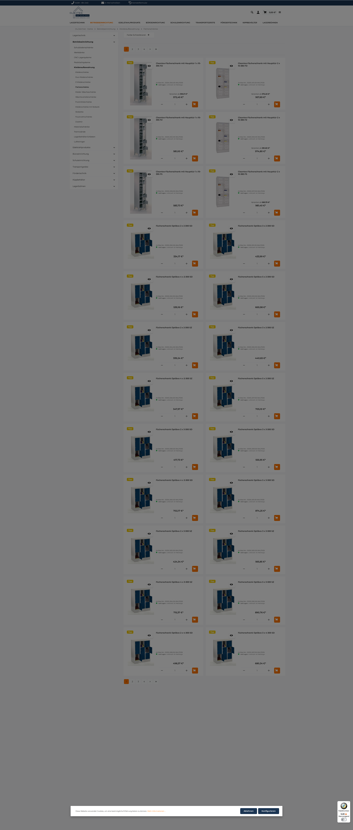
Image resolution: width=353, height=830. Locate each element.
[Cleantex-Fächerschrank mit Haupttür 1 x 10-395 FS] (141, 192)
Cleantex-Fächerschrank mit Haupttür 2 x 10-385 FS (259, 173)
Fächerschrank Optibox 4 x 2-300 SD (174, 277)
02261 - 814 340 (81, 3)
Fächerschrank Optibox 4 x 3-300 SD (174, 480)
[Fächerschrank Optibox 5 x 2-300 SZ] (223, 397)
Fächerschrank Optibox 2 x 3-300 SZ (174, 531)
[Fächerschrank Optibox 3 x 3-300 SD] (223, 448)
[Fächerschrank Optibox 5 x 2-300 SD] (223, 295)
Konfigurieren (269, 811)
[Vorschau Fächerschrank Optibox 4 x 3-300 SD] (150, 483)
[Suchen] (253, 12)
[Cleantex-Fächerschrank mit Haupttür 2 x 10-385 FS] (223, 192)
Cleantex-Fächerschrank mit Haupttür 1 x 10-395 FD (178, 64)
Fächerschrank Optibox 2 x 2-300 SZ (174, 327)
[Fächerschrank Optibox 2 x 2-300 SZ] (141, 346)
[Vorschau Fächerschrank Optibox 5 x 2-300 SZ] (232, 381)
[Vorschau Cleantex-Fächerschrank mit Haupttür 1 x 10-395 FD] (150, 66)
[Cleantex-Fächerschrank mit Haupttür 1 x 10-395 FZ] (141, 138)
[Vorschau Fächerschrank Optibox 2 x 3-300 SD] (150, 432)
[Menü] (348, 802)
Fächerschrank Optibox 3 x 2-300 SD (256, 226)
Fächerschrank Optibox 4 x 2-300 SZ (174, 378)
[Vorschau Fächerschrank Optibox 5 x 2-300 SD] (232, 279)
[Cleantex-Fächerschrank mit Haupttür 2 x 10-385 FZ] (223, 138)
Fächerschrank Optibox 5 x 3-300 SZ (256, 582)
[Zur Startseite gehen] (79, 12)
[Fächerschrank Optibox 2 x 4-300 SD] (141, 651)
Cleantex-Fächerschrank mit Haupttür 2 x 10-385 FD (259, 64)
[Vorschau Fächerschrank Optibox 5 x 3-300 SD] (232, 483)
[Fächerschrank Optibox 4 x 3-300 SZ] (141, 601)
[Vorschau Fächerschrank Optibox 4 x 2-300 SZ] (150, 381)
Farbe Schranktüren (136, 35)
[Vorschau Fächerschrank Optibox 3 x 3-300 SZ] (232, 534)
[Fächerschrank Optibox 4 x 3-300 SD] (141, 499)
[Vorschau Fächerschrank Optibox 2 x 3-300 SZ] (150, 534)
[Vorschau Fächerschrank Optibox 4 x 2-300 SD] (150, 279)
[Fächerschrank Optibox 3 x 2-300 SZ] (223, 346)
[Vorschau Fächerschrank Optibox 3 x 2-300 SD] (232, 228)
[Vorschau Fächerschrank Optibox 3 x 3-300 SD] (232, 432)
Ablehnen (249, 811)
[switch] (344, 819)
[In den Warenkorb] (195, 104)
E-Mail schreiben (112, 3)
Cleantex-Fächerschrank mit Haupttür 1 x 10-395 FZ (178, 118)
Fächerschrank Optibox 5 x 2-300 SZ (256, 378)
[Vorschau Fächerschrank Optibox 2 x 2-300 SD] (150, 228)
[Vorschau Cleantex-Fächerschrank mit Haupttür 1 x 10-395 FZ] (150, 120)
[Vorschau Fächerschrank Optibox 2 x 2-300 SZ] (150, 330)
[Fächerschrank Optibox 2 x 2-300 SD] (141, 244)
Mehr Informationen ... (156, 811)
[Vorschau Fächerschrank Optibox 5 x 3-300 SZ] (232, 585)
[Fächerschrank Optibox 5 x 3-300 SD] (223, 499)
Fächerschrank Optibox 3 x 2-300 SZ (256, 327)
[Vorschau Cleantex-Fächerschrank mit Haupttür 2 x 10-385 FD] (232, 66)
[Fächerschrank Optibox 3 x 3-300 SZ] (223, 550)
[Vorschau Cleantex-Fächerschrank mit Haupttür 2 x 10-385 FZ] (232, 120)
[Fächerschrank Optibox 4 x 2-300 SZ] (141, 397)
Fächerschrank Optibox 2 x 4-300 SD (174, 633)
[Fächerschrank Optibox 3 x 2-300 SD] (223, 244)
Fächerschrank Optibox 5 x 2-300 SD (256, 277)
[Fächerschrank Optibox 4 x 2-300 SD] (141, 295)
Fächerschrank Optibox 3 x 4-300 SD (256, 633)
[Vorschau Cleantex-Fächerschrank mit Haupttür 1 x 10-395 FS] (150, 174)
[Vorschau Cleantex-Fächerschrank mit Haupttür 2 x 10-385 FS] (232, 174)
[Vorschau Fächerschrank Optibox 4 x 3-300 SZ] (150, 585)
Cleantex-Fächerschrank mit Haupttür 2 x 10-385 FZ (259, 118)
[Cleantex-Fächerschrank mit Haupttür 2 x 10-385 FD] (223, 83)
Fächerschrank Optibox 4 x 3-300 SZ (174, 582)
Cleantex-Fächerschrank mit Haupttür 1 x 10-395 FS (178, 173)
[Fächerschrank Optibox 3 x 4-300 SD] (223, 651)
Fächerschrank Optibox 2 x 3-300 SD (174, 429)
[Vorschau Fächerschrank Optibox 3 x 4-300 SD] (232, 635)
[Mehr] (280, 12)
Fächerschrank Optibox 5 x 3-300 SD (256, 480)
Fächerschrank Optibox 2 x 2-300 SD (174, 226)
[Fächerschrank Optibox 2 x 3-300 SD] (141, 448)
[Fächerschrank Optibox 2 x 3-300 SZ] (141, 550)
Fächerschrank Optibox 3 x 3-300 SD (256, 429)
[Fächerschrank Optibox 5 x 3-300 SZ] (223, 601)
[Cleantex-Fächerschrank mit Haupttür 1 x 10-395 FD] (141, 83)
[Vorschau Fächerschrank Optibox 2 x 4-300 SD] (150, 635)
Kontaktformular (139, 3)
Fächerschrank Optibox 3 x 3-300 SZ (256, 531)
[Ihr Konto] (259, 12)
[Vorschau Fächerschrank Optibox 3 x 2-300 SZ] (232, 330)
